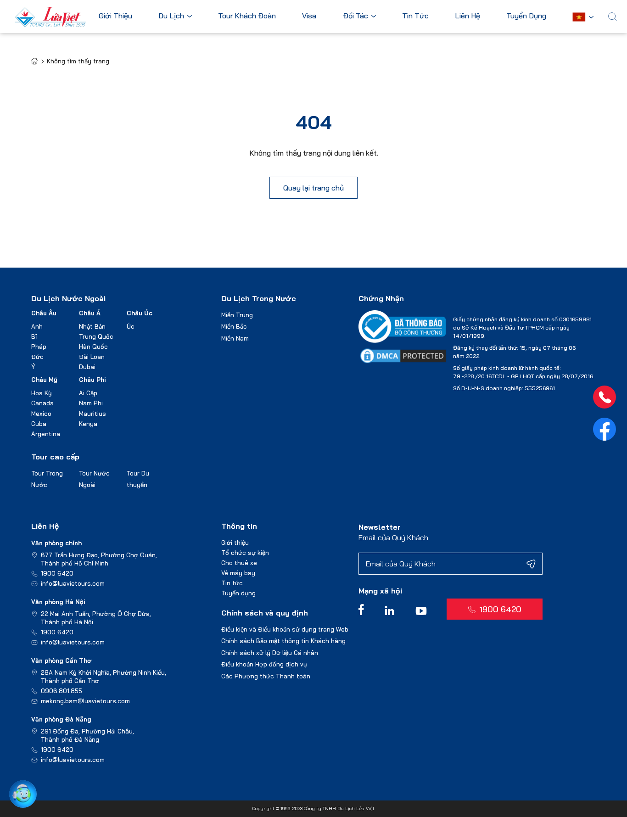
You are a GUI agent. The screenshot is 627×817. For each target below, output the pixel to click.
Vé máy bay (238, 572)
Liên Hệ (467, 16)
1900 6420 (57, 573)
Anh (37, 326)
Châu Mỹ (44, 379)
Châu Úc (139, 313)
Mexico (41, 413)
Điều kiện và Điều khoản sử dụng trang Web (284, 629)
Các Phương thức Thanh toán (265, 676)
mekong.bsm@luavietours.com (85, 701)
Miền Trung (237, 315)
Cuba (38, 423)
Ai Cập (88, 393)
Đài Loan (92, 356)
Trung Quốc (96, 336)
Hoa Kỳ (41, 393)
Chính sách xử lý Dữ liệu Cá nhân (269, 652)
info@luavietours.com (73, 583)
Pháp (38, 346)
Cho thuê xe (239, 562)
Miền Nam (235, 338)
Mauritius (92, 413)
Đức (37, 356)
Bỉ (34, 336)
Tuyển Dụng (526, 16)
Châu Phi (92, 379)
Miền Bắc (234, 326)
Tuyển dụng (238, 593)
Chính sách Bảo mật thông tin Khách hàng (283, 640)
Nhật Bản (92, 326)
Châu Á (90, 313)
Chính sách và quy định (264, 612)
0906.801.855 (61, 690)
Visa (309, 16)
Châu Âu (43, 313)
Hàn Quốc (93, 346)
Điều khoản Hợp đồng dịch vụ (264, 664)
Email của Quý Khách (393, 537)
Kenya (88, 423)
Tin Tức (415, 16)
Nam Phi (91, 403)
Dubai (87, 366)
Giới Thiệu (115, 16)
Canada (42, 403)
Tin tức (232, 583)
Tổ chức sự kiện (245, 552)
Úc (130, 326)
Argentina (45, 433)
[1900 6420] (604, 397)
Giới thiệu (235, 542)
